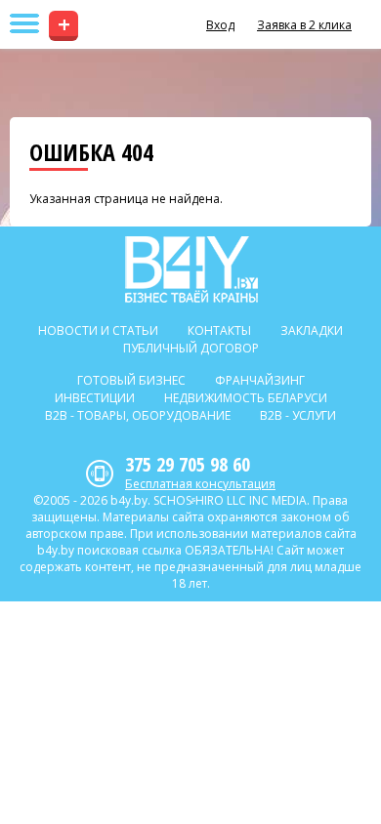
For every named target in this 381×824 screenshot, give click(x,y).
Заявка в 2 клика (304, 25)
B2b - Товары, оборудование (138, 415)
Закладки (311, 330)
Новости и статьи (98, 330)
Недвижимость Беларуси (245, 398)
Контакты (219, 330)
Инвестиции (95, 398)
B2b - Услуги (298, 415)
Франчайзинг (260, 380)
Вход (220, 25)
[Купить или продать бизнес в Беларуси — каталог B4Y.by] (191, 269)
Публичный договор (191, 348)
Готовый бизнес (131, 380)
